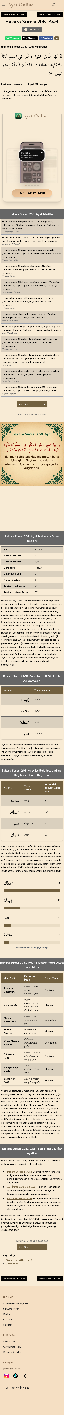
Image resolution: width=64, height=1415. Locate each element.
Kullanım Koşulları (12, 1352)
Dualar (6, 1314)
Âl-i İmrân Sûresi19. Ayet (22, 1187)
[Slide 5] (31, 185)
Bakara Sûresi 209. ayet (49, 14)
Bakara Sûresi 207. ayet (14, 14)
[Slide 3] (28, 185)
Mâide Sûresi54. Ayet (19, 1198)
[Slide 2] (27, 185)
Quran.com (12, 1263)
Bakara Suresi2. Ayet (19, 1171)
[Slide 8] (35, 185)
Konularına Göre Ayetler (15, 1303)
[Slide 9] (37, 185)
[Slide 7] (34, 185)
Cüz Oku (7, 1319)
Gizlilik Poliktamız (12, 1346)
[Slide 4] (30, 185)
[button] (6, 1376)
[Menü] (4, 5)
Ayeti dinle (34, 29)
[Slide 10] (38, 185)
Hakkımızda (9, 1341)
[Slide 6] (32, 185)
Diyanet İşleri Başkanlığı (19, 1260)
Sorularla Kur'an (11, 1308)
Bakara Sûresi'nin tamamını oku (32, 414)
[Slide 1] (25, 185)
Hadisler (7, 1324)
